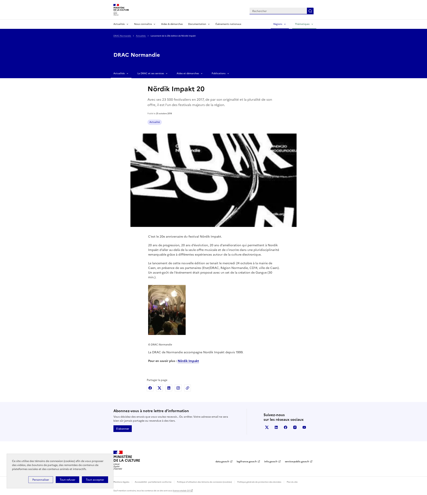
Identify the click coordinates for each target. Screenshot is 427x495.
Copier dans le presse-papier (187, 388)
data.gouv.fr (222, 461)
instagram (295, 427)
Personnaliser (40, 480)
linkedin (276, 427)
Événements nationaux (228, 24)
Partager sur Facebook (150, 388)
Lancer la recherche (310, 11)
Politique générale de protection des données (259, 481)
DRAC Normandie (122, 35)
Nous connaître (143, 24)
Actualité (154, 122)
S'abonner (122, 429)
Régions (277, 24)
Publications (219, 73)
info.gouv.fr (271, 461)
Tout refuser (67, 480)
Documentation (197, 24)
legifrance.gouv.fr (247, 461)
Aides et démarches (188, 73)
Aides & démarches (172, 24)
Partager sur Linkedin (168, 388)
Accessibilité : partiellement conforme (153, 481)
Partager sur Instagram (178, 388)
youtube (304, 427)
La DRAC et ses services (150, 73)
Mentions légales (121, 481)
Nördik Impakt (188, 361)
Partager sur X (159, 388)
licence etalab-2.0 (181, 490)
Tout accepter (95, 480)
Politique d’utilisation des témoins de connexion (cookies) (204, 481)
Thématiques (302, 24)
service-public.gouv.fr (297, 461)
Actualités (119, 24)
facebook (285, 427)
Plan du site (292, 481)
